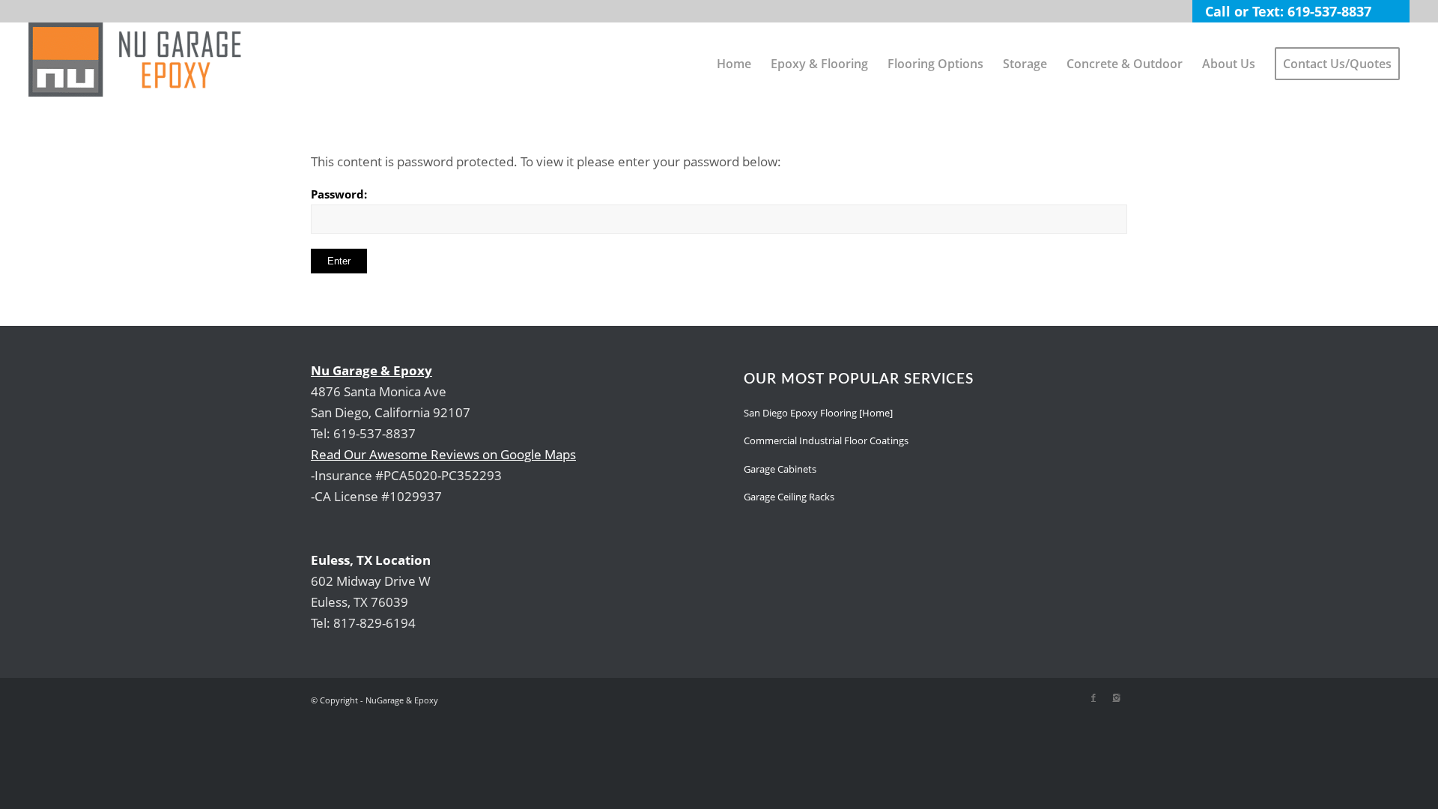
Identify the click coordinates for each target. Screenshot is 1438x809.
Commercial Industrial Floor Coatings (826, 440)
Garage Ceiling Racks (789, 496)
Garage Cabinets (780, 469)
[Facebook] (1093, 697)
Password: (339, 194)
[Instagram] (1116, 697)
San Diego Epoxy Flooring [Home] (818, 412)
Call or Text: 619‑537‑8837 (1288, 11)
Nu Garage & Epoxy (371, 370)
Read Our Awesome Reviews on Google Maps (443, 454)
